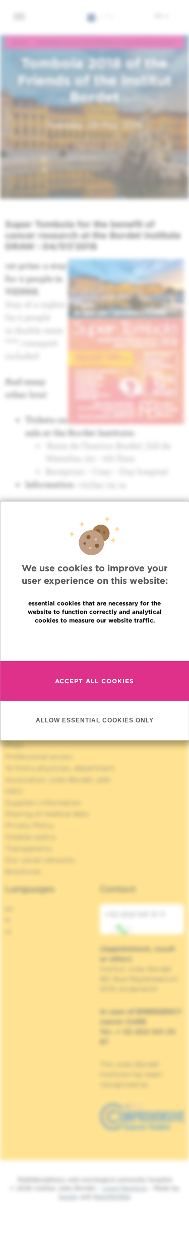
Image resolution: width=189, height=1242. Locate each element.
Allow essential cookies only (95, 720)
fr (8, 920)
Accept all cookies (94, 681)
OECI (14, 791)
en (159, 16)
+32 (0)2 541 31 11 (135, 914)
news (20, 42)
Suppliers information (43, 803)
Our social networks (40, 860)
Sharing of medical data (46, 814)
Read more (94, 642)
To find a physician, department (60, 768)
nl (8, 932)
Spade (68, 1196)
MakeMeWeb (112, 1196)
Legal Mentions (124, 1188)
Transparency (28, 848)
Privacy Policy (29, 825)
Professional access (39, 757)
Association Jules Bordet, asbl (57, 780)
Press (14, 745)
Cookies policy (30, 837)
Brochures (23, 871)
